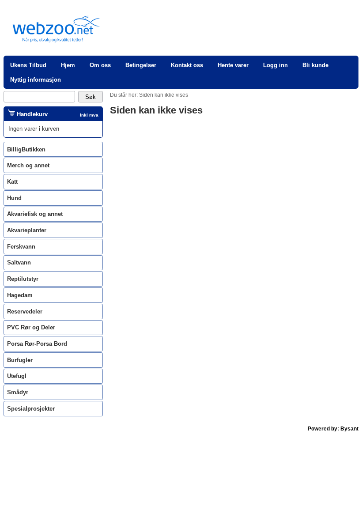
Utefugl (16, 376)
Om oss (100, 65)
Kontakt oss (187, 65)
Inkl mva (89, 115)
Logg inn (275, 65)
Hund (14, 198)
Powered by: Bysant (333, 429)
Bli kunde (315, 65)
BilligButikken (26, 149)
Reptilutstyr (22, 279)
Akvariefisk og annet (35, 214)
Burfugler (20, 360)
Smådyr (17, 392)
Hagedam (20, 295)
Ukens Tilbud (28, 65)
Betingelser (140, 65)
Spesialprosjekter (31, 408)
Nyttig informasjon (35, 79)
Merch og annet (28, 165)
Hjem (68, 65)
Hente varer (233, 65)
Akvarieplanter (26, 230)
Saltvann (19, 262)
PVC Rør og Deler (31, 327)
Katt (12, 181)
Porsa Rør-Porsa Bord (37, 343)
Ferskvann (21, 246)
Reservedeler (24, 311)
